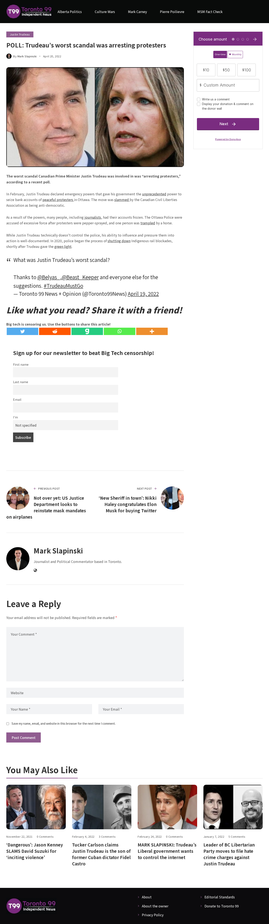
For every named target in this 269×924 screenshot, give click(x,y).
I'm (15, 417)
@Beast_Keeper (80, 277)
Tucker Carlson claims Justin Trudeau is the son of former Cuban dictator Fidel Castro (101, 854)
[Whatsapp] (119, 331)
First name (21, 364)
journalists (92, 217)
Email (17, 399)
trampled (147, 222)
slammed (122, 199)
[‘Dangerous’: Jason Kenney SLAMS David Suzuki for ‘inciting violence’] (36, 807)
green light (62, 246)
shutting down (119, 240)
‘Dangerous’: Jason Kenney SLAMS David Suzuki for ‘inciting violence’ (34, 851)
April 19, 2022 (143, 293)
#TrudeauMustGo (63, 285)
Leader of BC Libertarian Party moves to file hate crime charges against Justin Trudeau (229, 854)
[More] (152, 331)
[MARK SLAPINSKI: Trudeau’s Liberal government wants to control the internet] (167, 807)
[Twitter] (22, 331)
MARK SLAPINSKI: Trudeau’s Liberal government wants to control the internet (167, 851)
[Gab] (87, 331)
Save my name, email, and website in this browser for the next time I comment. (64, 723)
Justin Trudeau (20, 34)
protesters (65, 199)
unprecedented (154, 193)
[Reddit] (55, 331)
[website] (35, 570)
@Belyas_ (48, 277)
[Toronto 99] (29, 11)
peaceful (49, 199)
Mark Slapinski (27, 56)
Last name (20, 382)
